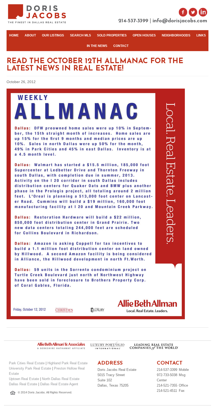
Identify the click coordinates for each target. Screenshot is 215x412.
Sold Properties (112, 35)
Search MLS (80, 35)
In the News (97, 46)
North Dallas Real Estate (60, 379)
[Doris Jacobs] (37, 23)
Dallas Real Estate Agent (59, 384)
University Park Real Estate (30, 368)
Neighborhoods (176, 35)
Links (201, 35)
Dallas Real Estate (23, 384)
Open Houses (144, 35)
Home (14, 35)
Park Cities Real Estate (27, 363)
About (30, 35)
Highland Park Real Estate (67, 363)
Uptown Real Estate (24, 379)
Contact (120, 46)
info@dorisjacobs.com (180, 21)
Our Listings (53, 35)
